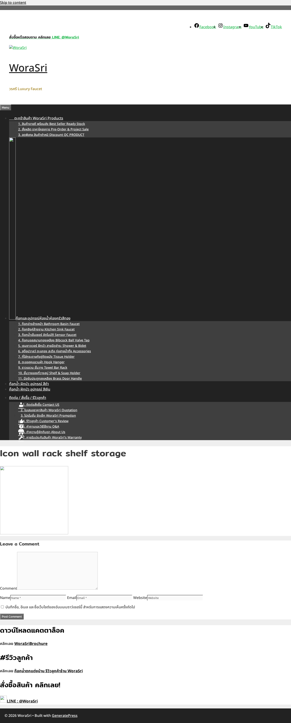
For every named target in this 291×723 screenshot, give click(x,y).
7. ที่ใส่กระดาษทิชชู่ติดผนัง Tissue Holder (46, 356)
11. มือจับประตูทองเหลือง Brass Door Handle (50, 378)
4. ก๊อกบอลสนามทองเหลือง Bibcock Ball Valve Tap (54, 340)
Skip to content (13, 2)
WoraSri (28, 68)
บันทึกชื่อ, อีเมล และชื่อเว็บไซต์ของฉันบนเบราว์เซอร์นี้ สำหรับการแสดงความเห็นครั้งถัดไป (70, 607)
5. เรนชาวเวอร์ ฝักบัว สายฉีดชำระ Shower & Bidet (52, 345)
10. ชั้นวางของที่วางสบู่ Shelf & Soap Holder (49, 373)
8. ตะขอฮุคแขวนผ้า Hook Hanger (41, 362)
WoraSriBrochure (31, 644)
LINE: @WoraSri (65, 37)
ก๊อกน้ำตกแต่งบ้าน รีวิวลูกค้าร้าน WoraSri (48, 671)
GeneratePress (65, 715)
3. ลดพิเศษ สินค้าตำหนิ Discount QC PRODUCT (51, 134)
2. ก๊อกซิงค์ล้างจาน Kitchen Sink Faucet (46, 329)
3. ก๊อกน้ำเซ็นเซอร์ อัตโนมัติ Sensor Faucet (47, 334)
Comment (8, 588)
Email (71, 598)
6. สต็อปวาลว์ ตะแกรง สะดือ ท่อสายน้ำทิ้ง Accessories (54, 351)
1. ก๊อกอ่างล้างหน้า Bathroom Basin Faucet (49, 324)
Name (5, 598)
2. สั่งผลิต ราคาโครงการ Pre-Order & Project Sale (53, 129)
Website (140, 598)
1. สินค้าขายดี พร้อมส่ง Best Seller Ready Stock (51, 124)
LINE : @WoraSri (22, 701)
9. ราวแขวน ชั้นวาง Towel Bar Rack (42, 367)
